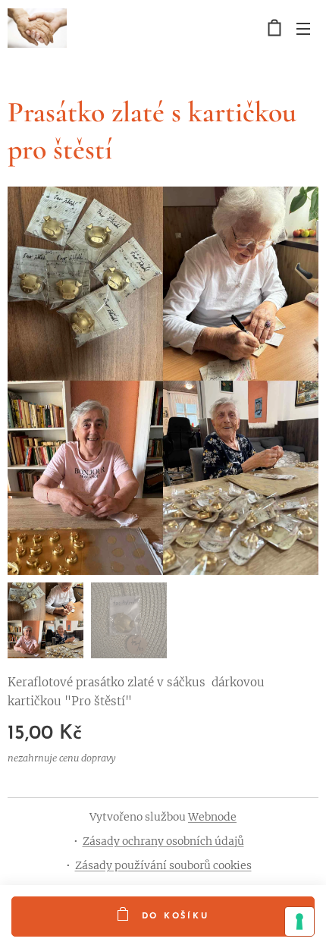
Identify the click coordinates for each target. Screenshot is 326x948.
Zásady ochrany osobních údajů (163, 841)
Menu (303, 28)
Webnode (212, 817)
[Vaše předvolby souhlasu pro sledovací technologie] (299, 921)
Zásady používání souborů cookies (163, 865)
